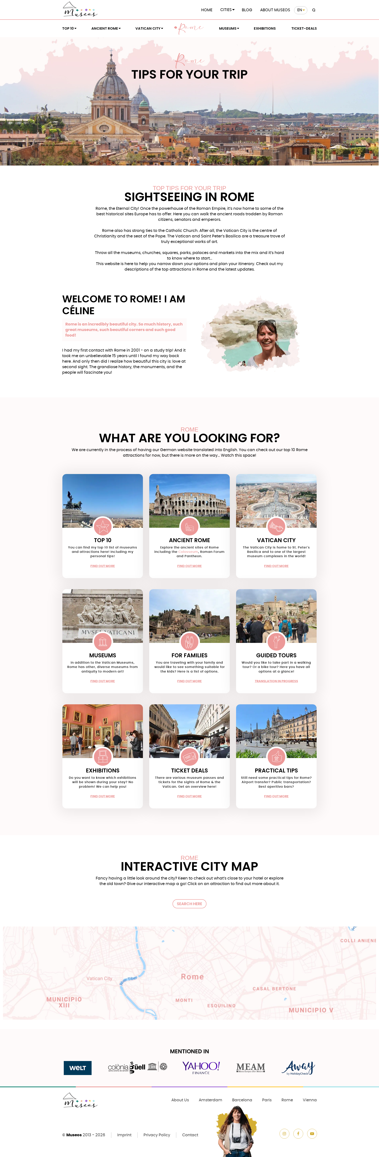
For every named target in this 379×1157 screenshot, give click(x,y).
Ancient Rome (104, 28)
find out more (102, 566)
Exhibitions (265, 28)
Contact (190, 1135)
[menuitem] (300, 10)
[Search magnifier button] (313, 10)
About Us (180, 1100)
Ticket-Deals (304, 28)
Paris (267, 1100)
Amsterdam (210, 1100)
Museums (227, 28)
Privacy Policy (157, 1135)
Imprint (124, 1135)
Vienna (310, 1100)
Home (206, 10)
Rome (191, 28)
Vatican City (147, 28)
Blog (247, 10)
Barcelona (242, 1100)
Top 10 (68, 28)
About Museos (275, 10)
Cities (226, 10)
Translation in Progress (276, 681)
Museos (74, 1135)
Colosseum (188, 551)
